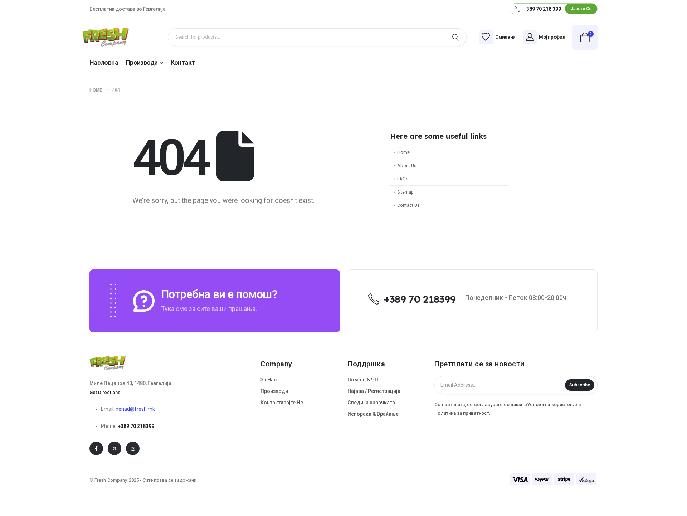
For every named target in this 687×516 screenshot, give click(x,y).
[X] (114, 448)
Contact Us (408, 205)
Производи (141, 62)
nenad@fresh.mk (135, 409)
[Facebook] (96, 448)
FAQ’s (403, 178)
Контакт (183, 62)
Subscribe (579, 385)
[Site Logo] (105, 37)
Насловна (103, 62)
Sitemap (405, 192)
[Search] (455, 37)
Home (403, 152)
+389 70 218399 (136, 426)
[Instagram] (133, 448)
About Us (406, 165)
